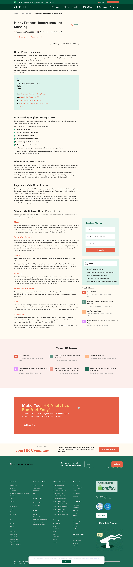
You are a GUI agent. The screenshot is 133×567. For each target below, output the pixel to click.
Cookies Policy (23, 563)
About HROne (56, 523)
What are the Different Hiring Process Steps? (34, 103)
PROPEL (12, 523)
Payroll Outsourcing (15, 544)
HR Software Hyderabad (59, 498)
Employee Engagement (39, 516)
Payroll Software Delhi (59, 509)
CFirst (74, 518)
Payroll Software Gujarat (59, 501)
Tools (112, 7)
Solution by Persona (40, 482)
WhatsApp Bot (77, 540)
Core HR (12, 488)
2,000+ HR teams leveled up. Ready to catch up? (49, 2)
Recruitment (35, 37)
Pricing (66, 7)
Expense (12, 501)
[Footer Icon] (97, 498)
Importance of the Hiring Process (30, 100)
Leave (11, 528)
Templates (76, 496)
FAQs (21, 106)
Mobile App (36, 505)
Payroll (12, 498)
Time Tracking (14, 539)
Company (56, 520)
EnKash (75, 515)
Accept (66, 561)
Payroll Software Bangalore (60, 506)
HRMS (35, 514)
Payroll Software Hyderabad (60, 514)
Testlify (75, 513)
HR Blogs (75, 485)
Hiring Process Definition (95, 269)
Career (54, 526)
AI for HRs (75, 7)
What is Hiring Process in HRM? (29, 97)
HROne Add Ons (78, 534)
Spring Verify (76, 521)
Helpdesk (12, 504)
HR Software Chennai (59, 496)
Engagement (13, 512)
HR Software (55, 7)
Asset (12, 509)
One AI (12, 526)
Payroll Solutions (15, 542)
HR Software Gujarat (58, 485)
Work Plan (76, 543)
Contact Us (56, 536)
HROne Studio (88, 7)
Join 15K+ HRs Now (109, 449)
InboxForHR (37, 502)
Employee (36, 490)
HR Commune (77, 488)
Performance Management (40, 519)
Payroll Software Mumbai (60, 504)
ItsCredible (76, 505)
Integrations (13, 534)
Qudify (74, 529)
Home (16, 14)
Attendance (13, 496)
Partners (55, 539)
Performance (13, 506)
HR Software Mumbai (58, 488)
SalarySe (75, 523)
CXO (34, 493)
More (12, 520)
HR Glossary (26, 14)
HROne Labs (37, 499)
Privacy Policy (96, 558)
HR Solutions (13, 536)
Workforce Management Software (19, 493)
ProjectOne (13, 514)
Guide (35, 510)
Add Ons (12, 531)
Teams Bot (76, 538)
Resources (76, 482)
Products (13, 482)
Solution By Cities (59, 482)
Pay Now (101, 515)
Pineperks (75, 510)
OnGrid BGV (76, 507)
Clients (55, 534)
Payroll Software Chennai (60, 512)
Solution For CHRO (38, 485)
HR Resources (101, 7)
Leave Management (39, 524)
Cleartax (75, 526)
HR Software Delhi (58, 493)
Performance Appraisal (39, 522)
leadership (56, 542)
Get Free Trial (113, 2)
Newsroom (56, 528)
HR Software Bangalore (59, 490)
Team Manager (37, 488)
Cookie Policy (88, 558)
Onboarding (76, 545)
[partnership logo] (111, 562)
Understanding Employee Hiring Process (32, 94)
